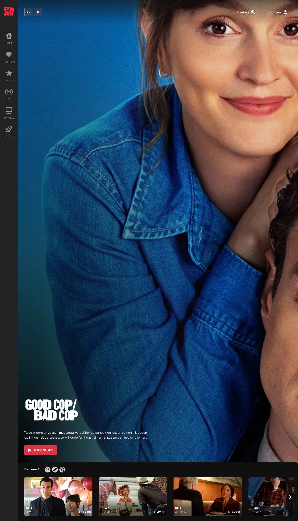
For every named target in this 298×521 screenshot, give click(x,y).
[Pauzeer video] (38, 12)
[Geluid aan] (28, 12)
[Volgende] (290, 497)
